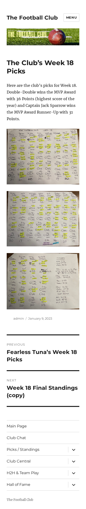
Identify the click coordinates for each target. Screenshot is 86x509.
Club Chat (16, 438)
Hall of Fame (18, 484)
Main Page (17, 426)
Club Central (19, 461)
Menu (71, 17)
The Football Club (32, 17)
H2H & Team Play (23, 473)
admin (18, 318)
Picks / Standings (23, 449)
